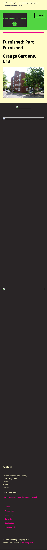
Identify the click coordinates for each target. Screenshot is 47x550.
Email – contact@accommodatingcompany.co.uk (21, 3)
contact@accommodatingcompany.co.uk (20, 497)
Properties (9, 511)
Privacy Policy (10, 527)
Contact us (9, 523)
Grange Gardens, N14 (19, 59)
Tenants (8, 519)
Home (7, 507)
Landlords (9, 515)
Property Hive (27, 542)
